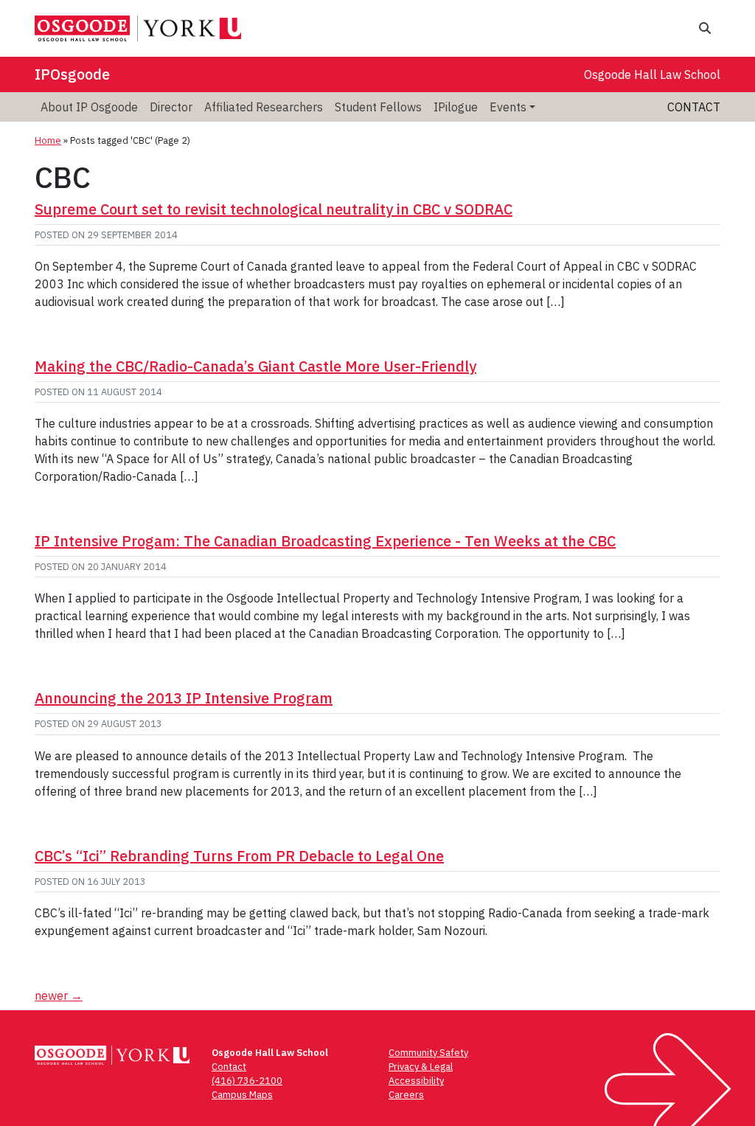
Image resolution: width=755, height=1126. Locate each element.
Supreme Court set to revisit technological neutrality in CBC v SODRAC (273, 209)
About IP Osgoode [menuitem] (89, 107)
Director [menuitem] (171, 107)
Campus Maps (242, 1094)
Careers (406, 1094)
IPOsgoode (72, 74)
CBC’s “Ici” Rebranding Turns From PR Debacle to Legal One (239, 856)
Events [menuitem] (508, 107)
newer (59, 995)
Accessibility (416, 1080)
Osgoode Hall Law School (652, 74)
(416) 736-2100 (247, 1080)
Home (48, 140)
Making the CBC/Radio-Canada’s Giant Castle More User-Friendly (255, 366)
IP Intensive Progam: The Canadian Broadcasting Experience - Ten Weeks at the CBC (325, 541)
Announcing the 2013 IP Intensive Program (184, 698)
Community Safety (428, 1052)
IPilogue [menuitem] (456, 107)
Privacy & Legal (421, 1066)
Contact (693, 107)
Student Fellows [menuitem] (378, 107)
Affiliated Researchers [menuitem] (263, 107)
